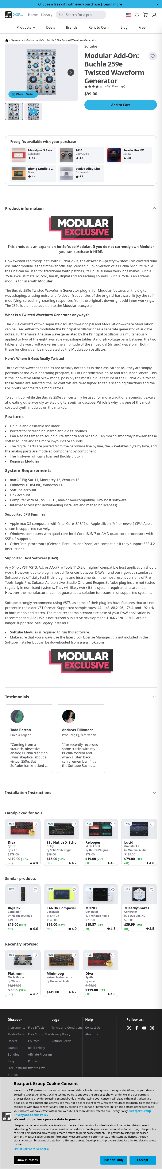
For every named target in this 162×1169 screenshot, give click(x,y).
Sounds (13, 1048)
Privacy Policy (60, 1034)
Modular (45, 281)
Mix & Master (16, 977)
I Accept (142, 1160)
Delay (50, 846)
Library (46, 14)
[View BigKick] (22, 894)
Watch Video (25, 94)
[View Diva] (22, 829)
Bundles (13, 1054)
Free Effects (36, 1027)
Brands (13, 1075)
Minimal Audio (137, 850)
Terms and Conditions (66, 1027)
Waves (15, 981)
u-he (14, 850)
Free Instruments (20, 1068)
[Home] (6, 40)
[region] (81, 1123)
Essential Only (113, 1160)
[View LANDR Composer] (61, 894)
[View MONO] (100, 894)
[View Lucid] (139, 829)
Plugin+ (33, 1061)
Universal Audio (60, 981)
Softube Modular (76, 246)
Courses (33, 1041)
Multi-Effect (92, 846)
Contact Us (92, 1027)
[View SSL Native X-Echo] (61, 829)
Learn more (112, 4)
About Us (91, 1034)
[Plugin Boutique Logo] (14, 14)
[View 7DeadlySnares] (139, 894)
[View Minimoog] (61, 960)
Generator (17, 40)
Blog (11, 1061)
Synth (11, 846)
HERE (97, 251)
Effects (12, 1041)
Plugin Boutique (21, 916)
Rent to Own (37, 1068)
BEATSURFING (137, 916)
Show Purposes (27, 1160)
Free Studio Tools (40, 1034)
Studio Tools (16, 1034)
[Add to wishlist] (153, 56)
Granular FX (131, 846)
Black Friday (36, 1048)
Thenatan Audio (99, 916)
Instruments (16, 1027)
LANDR (54, 916)
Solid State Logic (60, 850)
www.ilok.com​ (92, 642)
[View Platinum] (22, 960)
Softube (90, 46)
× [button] (158, 4)
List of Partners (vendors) (31, 1149)
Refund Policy (61, 1041)
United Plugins (98, 850)
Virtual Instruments (59, 977)
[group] (22, 842)
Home (33, 14)
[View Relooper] (100, 829)
